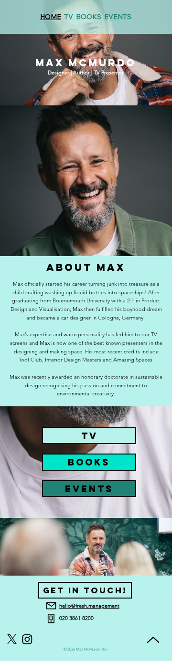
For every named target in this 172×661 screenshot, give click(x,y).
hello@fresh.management (89, 605)
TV (89, 436)
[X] (12, 639)
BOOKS (89, 462)
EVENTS (89, 489)
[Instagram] (27, 639)
